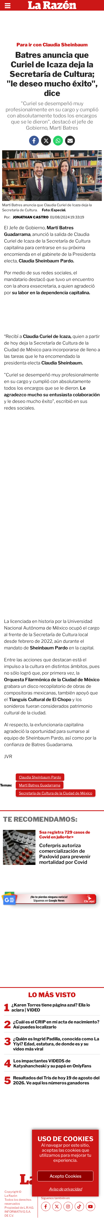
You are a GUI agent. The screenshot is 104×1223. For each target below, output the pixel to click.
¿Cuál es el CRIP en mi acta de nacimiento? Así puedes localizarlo (56, 1024)
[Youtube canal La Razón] (90, 1206)
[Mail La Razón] (70, 141)
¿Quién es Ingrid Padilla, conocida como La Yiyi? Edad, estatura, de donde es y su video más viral (56, 1044)
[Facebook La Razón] (34, 141)
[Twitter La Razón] (46, 141)
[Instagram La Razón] (68, 1206)
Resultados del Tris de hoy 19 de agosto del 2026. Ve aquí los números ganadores (56, 1080)
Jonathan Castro (31, 217)
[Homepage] (52, 5)
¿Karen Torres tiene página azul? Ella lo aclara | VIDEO (50, 1007)
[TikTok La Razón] (79, 1206)
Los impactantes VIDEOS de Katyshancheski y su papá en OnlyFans (52, 1063)
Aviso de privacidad (65, 1189)
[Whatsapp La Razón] (58, 141)
